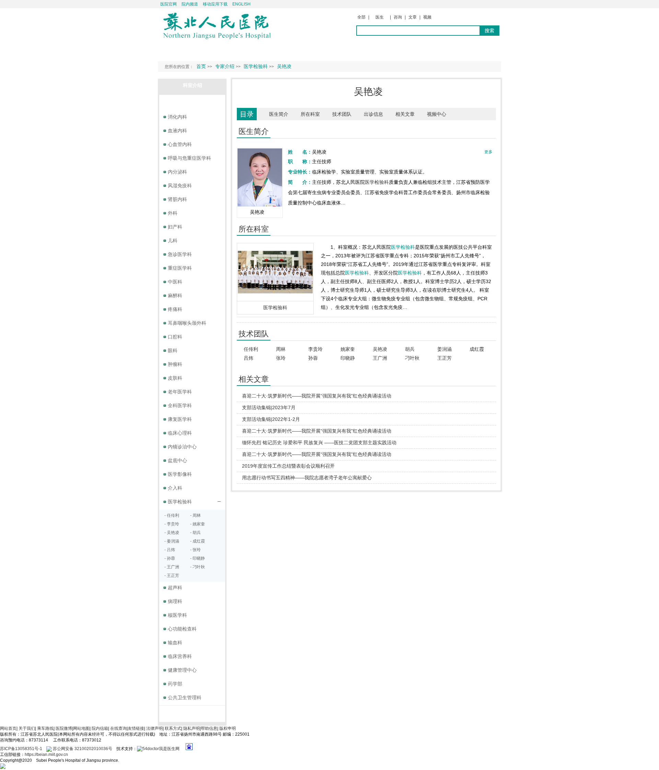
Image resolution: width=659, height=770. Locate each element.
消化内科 (177, 117)
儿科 (172, 240)
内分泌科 (177, 172)
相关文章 (405, 114)
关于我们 (27, 728)
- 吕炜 (169, 549)
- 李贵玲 (171, 524)
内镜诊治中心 (182, 446)
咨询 (398, 17)
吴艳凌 (380, 349)
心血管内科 (180, 144)
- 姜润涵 (171, 541)
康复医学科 (180, 419)
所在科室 (310, 114)
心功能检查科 (182, 629)
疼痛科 (175, 309)
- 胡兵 (195, 532)
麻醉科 (175, 295)
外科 (172, 213)
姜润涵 (444, 349)
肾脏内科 (177, 199)
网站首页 (8, 728)
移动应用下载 (215, 4)
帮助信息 (209, 728)
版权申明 (227, 728)
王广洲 (380, 358)
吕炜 (248, 358)
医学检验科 (377, 182)
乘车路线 (45, 728)
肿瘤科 (175, 364)
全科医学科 (180, 405)
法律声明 (154, 728)
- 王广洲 (171, 567)
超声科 (175, 587)
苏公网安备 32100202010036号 (82, 748)
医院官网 (168, 4)
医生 (379, 17)
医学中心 (192, 712)
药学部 (175, 684)
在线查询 (118, 728)
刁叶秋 (412, 358)
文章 (412, 17)
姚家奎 (347, 349)
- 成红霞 (197, 541)
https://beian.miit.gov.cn (46, 754)
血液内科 (177, 130)
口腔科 (175, 336)
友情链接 (136, 728)
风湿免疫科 (180, 185)
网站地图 (81, 728)
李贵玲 (315, 349)
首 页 (170, 50)
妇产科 (175, 227)
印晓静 (347, 358)
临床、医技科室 (192, 101)
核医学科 (177, 615)
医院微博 (64, 728)
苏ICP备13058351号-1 (21, 748)
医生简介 (278, 114)
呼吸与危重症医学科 (189, 158)
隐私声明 (191, 728)
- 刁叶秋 (197, 567)
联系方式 (173, 728)
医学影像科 (180, 474)
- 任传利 (171, 515)
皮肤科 (175, 378)
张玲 (281, 358)
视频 (427, 17)
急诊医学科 (180, 254)
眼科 (172, 350)
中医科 (175, 281)
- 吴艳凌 (171, 532)
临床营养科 (180, 656)
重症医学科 (180, 268)
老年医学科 (180, 391)
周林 (281, 349)
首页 (201, 66)
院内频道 (190, 4)
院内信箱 (100, 728)
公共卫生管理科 (184, 697)
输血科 (175, 642)
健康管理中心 (182, 670)
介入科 (175, 488)
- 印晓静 (197, 558)
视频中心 (436, 114)
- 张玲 (195, 549)
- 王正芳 (171, 575)
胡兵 (410, 349)
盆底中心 (177, 460)
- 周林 (195, 515)
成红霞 (477, 349)
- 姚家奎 (197, 524)
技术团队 (341, 114)
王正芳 (444, 358)
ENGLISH (241, 4)
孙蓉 (313, 358)
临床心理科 (180, 433)
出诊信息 (373, 114)
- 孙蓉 (169, 558)
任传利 (251, 349)
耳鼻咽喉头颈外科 (187, 323)
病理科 (175, 601)
